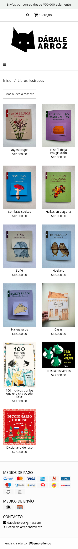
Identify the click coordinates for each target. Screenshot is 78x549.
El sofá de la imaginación (58, 151)
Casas (58, 329)
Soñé (19, 270)
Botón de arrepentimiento (23, 527)
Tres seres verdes (58, 371)
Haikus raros (19, 329)
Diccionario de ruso (19, 447)
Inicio (7, 80)
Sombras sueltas (19, 212)
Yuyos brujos (19, 150)
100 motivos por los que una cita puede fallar (19, 393)
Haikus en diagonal (59, 212)
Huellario (58, 270)
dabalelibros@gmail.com (23, 523)
